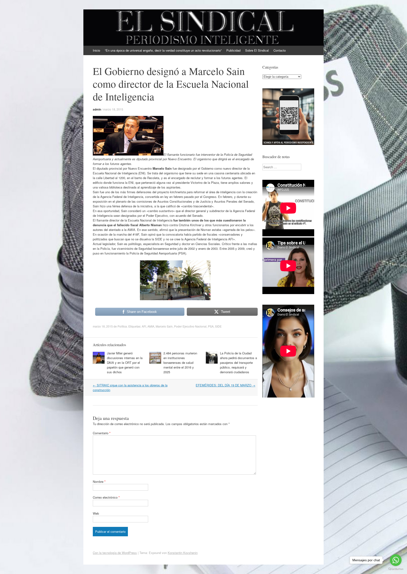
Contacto (279, 50)
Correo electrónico (106, 497)
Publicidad (233, 50)
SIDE (218, 326)
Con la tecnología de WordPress (115, 552)
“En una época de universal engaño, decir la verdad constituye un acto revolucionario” (163, 50)
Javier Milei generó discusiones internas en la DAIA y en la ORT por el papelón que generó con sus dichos (124, 362)
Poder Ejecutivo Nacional (190, 326)
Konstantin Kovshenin (183, 552)
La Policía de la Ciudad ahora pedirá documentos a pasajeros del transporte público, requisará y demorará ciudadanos (238, 362)
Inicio (96, 50)
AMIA (150, 326)
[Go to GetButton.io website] (395, 569)
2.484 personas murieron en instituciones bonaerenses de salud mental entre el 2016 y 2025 (180, 362)
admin (97, 109)
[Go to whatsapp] (396, 560)
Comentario (101, 433)
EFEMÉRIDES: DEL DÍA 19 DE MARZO (225, 385)
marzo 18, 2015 (113, 109)
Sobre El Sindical (257, 50)
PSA (211, 326)
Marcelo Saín (164, 326)
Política (122, 326)
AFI (144, 326)
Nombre (99, 481)
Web (96, 513)
